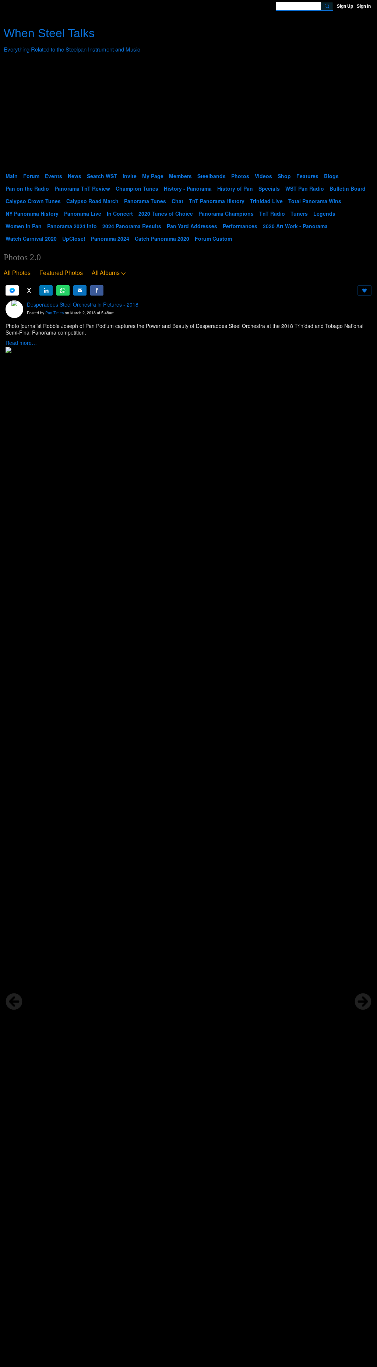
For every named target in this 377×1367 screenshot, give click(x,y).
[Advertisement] (188, 114)
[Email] (80, 290)
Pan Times (54, 312)
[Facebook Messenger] (12, 290)
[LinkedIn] (46, 290)
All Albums (106, 273)
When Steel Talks (49, 33)
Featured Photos (61, 273)
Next (363, 1001)
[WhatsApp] (63, 290)
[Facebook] (96, 290)
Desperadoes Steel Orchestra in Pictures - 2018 (82, 304)
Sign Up (345, 6)
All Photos (17, 273)
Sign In (364, 6)
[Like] (364, 290)
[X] (29, 290)
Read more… (21, 342)
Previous (14, 1001)
